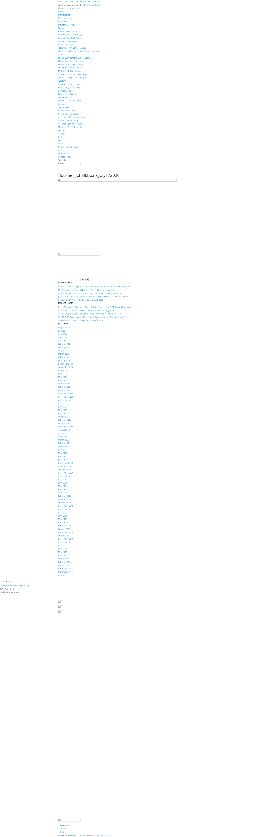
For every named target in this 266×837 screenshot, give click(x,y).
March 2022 (63, 439)
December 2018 (65, 532)
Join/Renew (63, 21)
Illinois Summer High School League (74, 57)
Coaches (62, 104)
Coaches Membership (68, 120)
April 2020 (63, 489)
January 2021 (64, 459)
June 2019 (62, 515)
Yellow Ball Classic (66, 97)
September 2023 (65, 397)
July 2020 (62, 479)
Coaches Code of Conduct (70, 123)
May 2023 (62, 410)
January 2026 (64, 347)
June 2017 (62, 575)
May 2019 (62, 519)
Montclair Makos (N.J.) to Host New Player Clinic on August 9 (86, 290)
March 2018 (63, 558)
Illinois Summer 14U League (71, 61)
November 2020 (65, 466)
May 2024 (62, 377)
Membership (64, 14)
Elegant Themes (77, 835)
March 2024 (63, 383)
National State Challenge (69, 100)
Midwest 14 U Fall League (70, 71)
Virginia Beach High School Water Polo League (79, 51)
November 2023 (65, 393)
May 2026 (62, 337)
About (61, 133)
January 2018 (64, 565)
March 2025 (63, 354)
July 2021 (62, 449)
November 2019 (65, 499)
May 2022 (62, 436)
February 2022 (64, 443)
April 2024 (63, 380)
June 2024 (62, 373)
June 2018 (62, 548)
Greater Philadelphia (67, 41)
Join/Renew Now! (92, 5)
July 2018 (62, 545)
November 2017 (65, 572)
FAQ (60, 140)
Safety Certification (67, 110)
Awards (61, 143)
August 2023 (64, 400)
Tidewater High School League (72, 47)
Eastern (61, 28)
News (60, 150)
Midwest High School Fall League (73, 74)
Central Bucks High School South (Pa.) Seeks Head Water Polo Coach (89, 293)
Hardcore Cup (64, 91)
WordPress (104, 835)
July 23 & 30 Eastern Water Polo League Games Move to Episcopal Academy (93, 296)
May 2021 (62, 453)
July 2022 (62, 433)
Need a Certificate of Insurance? (73, 117)
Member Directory (66, 24)
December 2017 (65, 568)
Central (61, 54)
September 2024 (65, 367)
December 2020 (65, 463)
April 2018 (63, 555)
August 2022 (64, 430)
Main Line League (66, 44)
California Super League (69, 84)
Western (62, 81)
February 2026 (64, 344)
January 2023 (64, 423)
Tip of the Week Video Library (71, 127)
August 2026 (64, 327)
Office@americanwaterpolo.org (14, 585)
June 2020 (62, 482)
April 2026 (63, 340)
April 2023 (63, 413)
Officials (62, 130)
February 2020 (64, 496)
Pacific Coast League (67, 94)
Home (61, 11)
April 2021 (63, 456)
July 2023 (62, 403)
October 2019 (64, 502)
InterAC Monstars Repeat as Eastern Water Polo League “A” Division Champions (95, 286)
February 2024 (64, 387)
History (61, 137)
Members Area (65, 18)
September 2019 (65, 505)
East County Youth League (70, 87)
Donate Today (64, 156)
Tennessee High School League (72, 77)
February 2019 (64, 525)
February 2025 (64, 357)
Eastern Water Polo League (70, 34)
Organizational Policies (68, 147)
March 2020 (63, 492)
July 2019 (62, 512)
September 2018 (65, 539)
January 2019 (64, 529)
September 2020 (65, 472)
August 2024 (64, 370)
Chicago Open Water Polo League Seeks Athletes (80, 300)
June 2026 (62, 334)
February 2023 (64, 420)
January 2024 (64, 390)
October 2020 (64, 469)
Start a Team (64, 107)
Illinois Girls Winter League (70, 64)
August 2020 (64, 476)
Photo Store (63, 153)
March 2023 (63, 416)
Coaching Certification (68, 114)
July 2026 (62, 330)
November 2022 (65, 426)
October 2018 (64, 535)
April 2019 (63, 522)
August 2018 (64, 542)
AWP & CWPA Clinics (67, 31)
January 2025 (64, 360)
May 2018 (62, 552)
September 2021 (65, 446)
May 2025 (62, 350)
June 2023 (62, 406)
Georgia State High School (70, 38)
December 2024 (65, 364)
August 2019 (64, 509)
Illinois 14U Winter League (70, 67)
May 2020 (62, 486)
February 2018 (64, 562)
